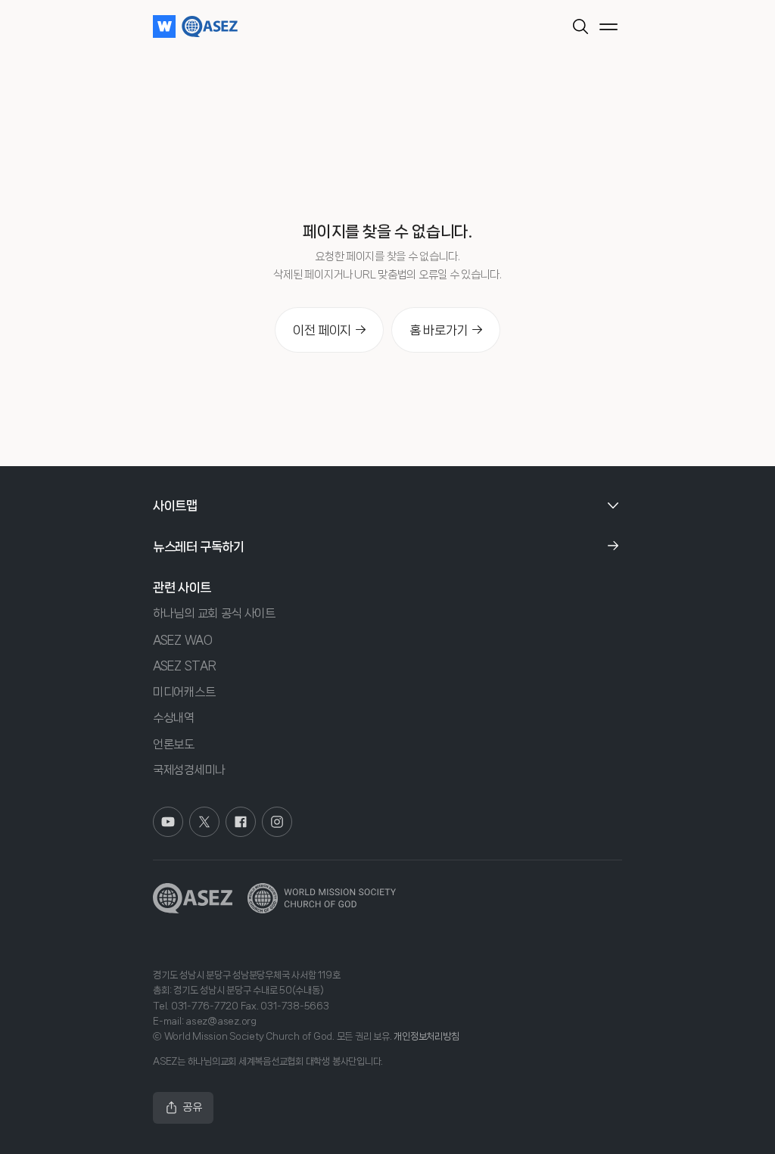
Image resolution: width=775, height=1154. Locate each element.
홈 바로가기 (438, 330)
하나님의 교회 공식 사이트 (214, 613)
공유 (191, 1107)
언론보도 (174, 744)
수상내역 (174, 717)
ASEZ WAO (183, 639)
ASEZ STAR (184, 665)
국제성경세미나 (189, 770)
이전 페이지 (322, 330)
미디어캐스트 (184, 692)
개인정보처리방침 (426, 1036)
